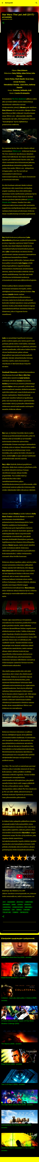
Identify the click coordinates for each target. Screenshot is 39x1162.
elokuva (20, 904)
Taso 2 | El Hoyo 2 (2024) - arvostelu (13, 1084)
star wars (27, 909)
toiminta (15, 912)
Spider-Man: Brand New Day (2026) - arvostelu (16, 957)
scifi (13, 909)
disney (14, 904)
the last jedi (7, 912)
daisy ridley (6, 904)
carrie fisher (29, 902)
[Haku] (36, 3)
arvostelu (20, 902)
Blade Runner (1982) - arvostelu (11, 1064)
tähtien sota (24, 912)
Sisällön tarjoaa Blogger (21, 1159)
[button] (3, 23)
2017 (4, 902)
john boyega (6, 907)
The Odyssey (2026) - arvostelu (11, 1044)
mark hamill (28, 907)
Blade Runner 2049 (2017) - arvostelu (13, 977)
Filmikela (9, 3)
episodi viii (28, 904)
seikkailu (19, 909)
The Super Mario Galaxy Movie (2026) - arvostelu (17, 1104)
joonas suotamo (18, 907)
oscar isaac (6, 909)
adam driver (11, 902)
